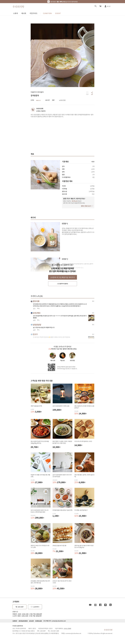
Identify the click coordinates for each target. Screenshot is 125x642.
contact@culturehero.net (59, 621)
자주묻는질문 (38, 621)
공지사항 (31, 621)
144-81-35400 (67, 628)
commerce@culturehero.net (73, 633)
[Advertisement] (62, 135)
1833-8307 (21, 607)
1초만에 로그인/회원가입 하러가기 (62, 277)
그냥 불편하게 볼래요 (62, 283)
